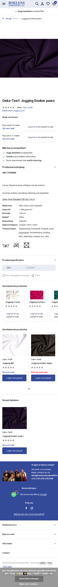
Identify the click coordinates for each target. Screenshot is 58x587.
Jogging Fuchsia (37, 302)
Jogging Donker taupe (41, 363)
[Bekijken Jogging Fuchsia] (36, 296)
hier (33, 127)
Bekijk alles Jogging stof (13, 110)
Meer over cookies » (29, 584)
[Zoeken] (37, 3)
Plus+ (50, 563)
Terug (8, 18)
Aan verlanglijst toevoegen (17, 275)
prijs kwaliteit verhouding (20, 156)
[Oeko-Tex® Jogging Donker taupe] (43, 345)
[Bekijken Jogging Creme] (12, 296)
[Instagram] (32, 508)
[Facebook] (26, 508)
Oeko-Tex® (28, 107)
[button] (29, 388)
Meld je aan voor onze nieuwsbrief (29, 514)
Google (43, 494)
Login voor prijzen (14, 378)
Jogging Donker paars (13, 436)
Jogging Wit (8, 363)
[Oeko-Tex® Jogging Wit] (14, 345)
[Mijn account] (42, 4)
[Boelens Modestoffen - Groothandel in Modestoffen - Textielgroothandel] (20, 4)
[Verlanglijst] (48, 4)
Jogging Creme (12, 302)
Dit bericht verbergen (29, 579)
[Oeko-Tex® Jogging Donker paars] (14, 418)
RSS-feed (7, 566)
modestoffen (19, 153)
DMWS (43, 563)
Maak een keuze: (10, 117)
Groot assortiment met (23, 160)
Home (15, 18)
